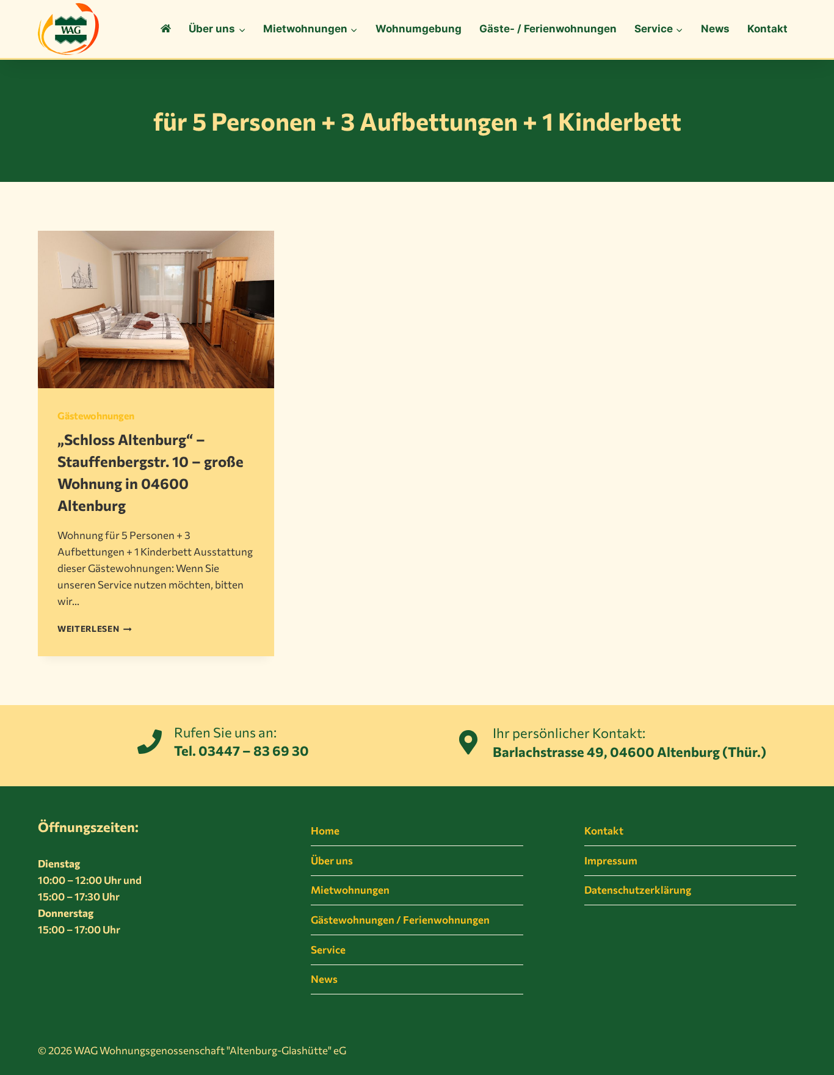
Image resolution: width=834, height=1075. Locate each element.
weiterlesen (94, 628)
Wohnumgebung (418, 29)
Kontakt (767, 29)
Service (328, 949)
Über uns (332, 860)
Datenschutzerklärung (637, 889)
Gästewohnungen (95, 415)
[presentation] (156, 309)
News (715, 29)
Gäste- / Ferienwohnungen (548, 29)
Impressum (610, 860)
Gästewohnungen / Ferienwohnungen (400, 919)
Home (325, 830)
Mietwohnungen (350, 889)
